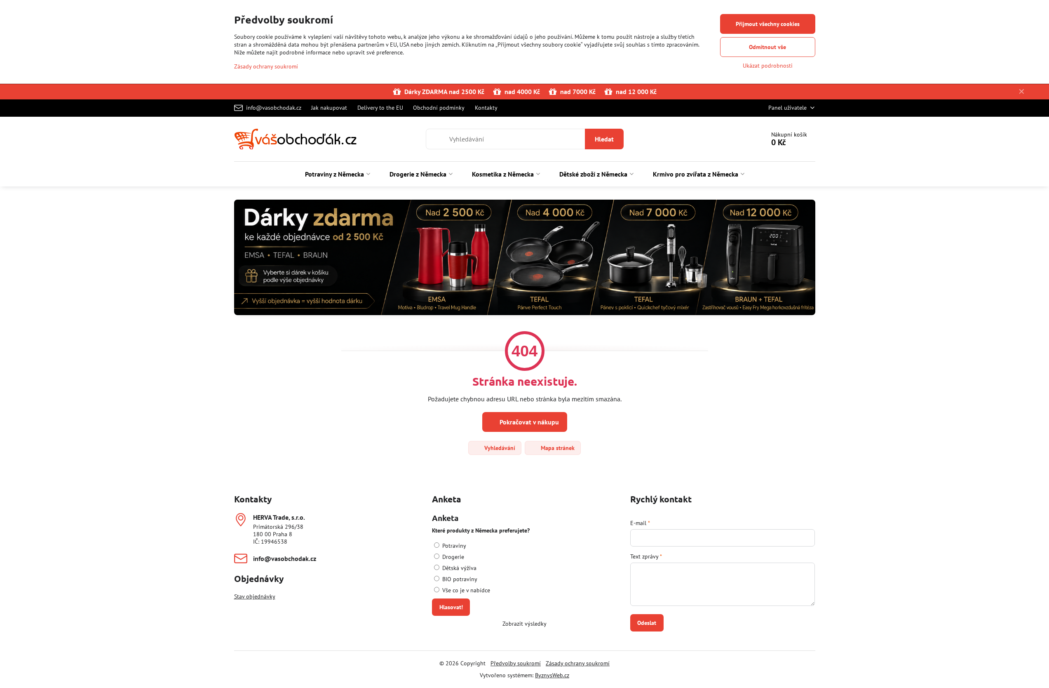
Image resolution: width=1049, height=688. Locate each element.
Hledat (604, 139)
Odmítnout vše (767, 47)
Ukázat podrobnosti (768, 65)
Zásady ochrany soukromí (578, 663)
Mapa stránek (557, 448)
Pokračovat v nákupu (528, 422)
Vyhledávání (499, 448)
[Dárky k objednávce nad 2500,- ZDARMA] (524, 259)
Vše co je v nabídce (465, 590)
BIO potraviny (459, 579)
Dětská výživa (458, 568)
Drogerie (452, 557)
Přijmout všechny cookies (768, 24)
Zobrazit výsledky (524, 623)
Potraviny (453, 545)
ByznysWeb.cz (552, 675)
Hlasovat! (451, 607)
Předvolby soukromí (515, 663)
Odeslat (646, 623)
